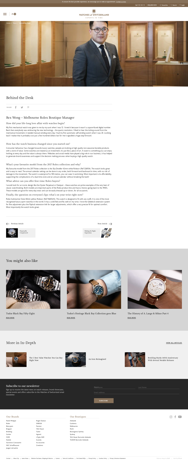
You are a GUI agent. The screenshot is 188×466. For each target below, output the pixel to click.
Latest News (25, 458)
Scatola (38, 440)
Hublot (8, 440)
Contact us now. (121, 2)
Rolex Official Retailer (176, 14)
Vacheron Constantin (13, 443)
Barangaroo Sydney (77, 432)
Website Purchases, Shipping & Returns (42, 458)
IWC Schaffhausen (12, 445)
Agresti (38, 434)
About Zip (16, 458)
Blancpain (9, 426)
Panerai (38, 426)
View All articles (174, 343)
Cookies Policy (103, 458)
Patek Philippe (11, 421)
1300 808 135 (141, 5)
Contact (8, 458)
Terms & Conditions (68, 458)
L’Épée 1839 (40, 437)
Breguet (9, 429)
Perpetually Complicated (24, 232)
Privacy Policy (92, 458)
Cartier (8, 434)
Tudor (38, 432)
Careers (58, 458)
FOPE (8, 437)
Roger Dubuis (41, 421)
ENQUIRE (167, 14)
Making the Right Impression (90, 232)
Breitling (9, 432)
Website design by (163, 458)
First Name (98, 387)
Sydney (72, 434)
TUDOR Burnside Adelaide (79, 440)
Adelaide (73, 421)
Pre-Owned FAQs (81, 458)
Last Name (142, 387)
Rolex (8, 423)
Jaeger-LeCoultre (12, 448)
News (15, 23)
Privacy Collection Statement (118, 458)
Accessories (40, 443)
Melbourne (74, 426)
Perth (72, 429)
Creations (39, 445)
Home (8, 23)
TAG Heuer (40, 429)
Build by (178, 458)
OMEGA (39, 423)
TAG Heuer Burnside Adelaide (80, 437)
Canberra (73, 423)
